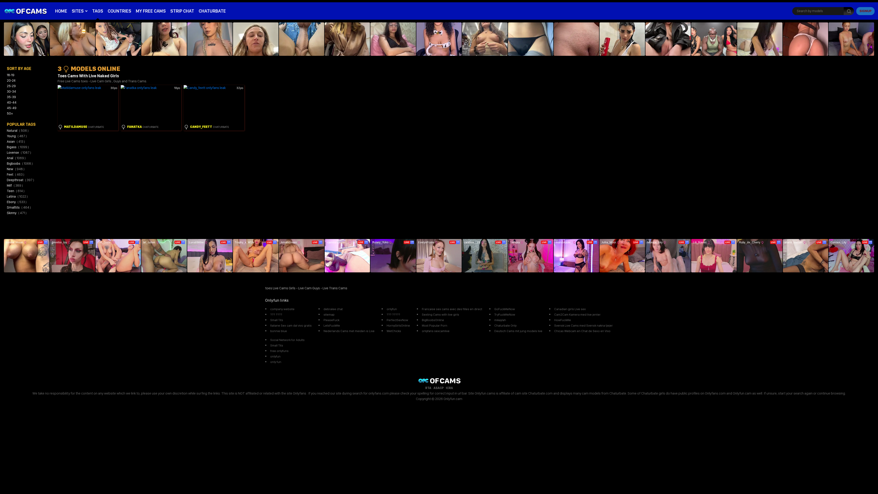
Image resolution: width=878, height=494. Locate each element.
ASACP (439, 388)
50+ (10, 113)
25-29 (11, 86)
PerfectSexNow (397, 320)
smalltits (19, 207)
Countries (119, 11)
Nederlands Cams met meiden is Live (349, 331)
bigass (18, 147)
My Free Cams (151, 11)
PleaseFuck (331, 320)
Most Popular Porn (434, 325)
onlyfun (392, 309)
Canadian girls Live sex (570, 309)
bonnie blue (278, 331)
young (17, 136)
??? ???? (276, 314)
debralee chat (333, 309)
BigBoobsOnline (433, 320)
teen (15, 191)
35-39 (11, 97)
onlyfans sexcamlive (436, 331)
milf (15, 185)
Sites (78, 11)
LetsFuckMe (332, 325)
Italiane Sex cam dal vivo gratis (291, 325)
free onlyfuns (279, 351)
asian (16, 142)
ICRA (449, 388)
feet (15, 174)
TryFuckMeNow (504, 314)
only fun (275, 362)
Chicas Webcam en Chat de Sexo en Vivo (582, 331)
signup (865, 11)
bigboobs (20, 163)
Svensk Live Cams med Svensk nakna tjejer (583, 325)
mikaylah (500, 320)
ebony (17, 202)
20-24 (11, 80)
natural (18, 131)
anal (16, 158)
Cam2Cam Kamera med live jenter (577, 314)
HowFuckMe (562, 320)
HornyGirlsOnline (398, 325)
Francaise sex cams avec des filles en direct (452, 309)
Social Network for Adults (287, 340)
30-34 (11, 91)
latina (17, 196)
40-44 (11, 102)
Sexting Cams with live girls (440, 314)
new (15, 169)
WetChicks (394, 331)
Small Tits (276, 320)
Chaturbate (212, 11)
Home (61, 11)
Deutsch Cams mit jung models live (518, 331)
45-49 (11, 108)
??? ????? (393, 314)
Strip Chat (182, 11)
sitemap (329, 314)
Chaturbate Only (505, 325)
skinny (17, 213)
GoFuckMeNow (504, 309)
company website (282, 309)
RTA (428, 388)
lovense (19, 152)
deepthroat (20, 180)
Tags (97, 11)
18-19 (10, 75)
